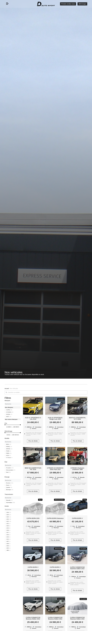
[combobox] (46, 392)
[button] (7, 4)
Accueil (7, 388)
